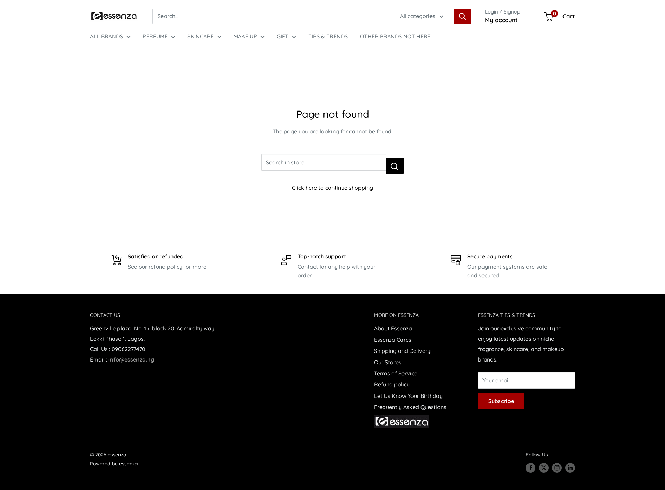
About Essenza (393, 328)
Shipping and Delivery (402, 350)
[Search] (462, 16)
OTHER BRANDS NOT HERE (395, 36)
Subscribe (501, 401)
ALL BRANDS (106, 36)
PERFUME (155, 36)
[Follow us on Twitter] (544, 468)
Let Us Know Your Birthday (408, 395)
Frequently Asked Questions (410, 406)
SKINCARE (200, 36)
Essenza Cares (392, 339)
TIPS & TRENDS (328, 36)
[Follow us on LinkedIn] (570, 468)
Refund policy (392, 384)
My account (501, 20)
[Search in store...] (395, 166)
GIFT (283, 36)
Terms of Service (395, 373)
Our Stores (387, 362)
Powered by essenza (114, 464)
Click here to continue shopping (332, 187)
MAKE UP (245, 36)
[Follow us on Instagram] (557, 468)
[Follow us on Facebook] (530, 468)
